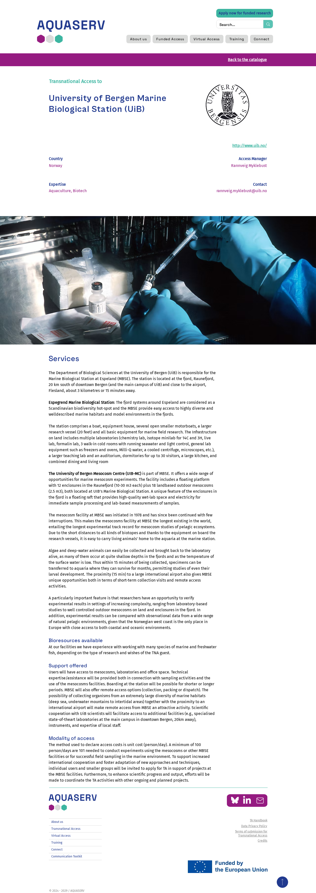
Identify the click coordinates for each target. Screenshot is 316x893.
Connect (56, 849)
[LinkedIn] (247, 800)
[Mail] (260, 800)
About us (57, 822)
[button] (138, 39)
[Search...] (268, 24)
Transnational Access (65, 829)
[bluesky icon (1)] (235, 800)
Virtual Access (61, 835)
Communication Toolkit (66, 856)
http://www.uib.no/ (249, 145)
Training (56, 842)
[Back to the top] (282, 882)
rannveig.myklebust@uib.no (242, 190)
